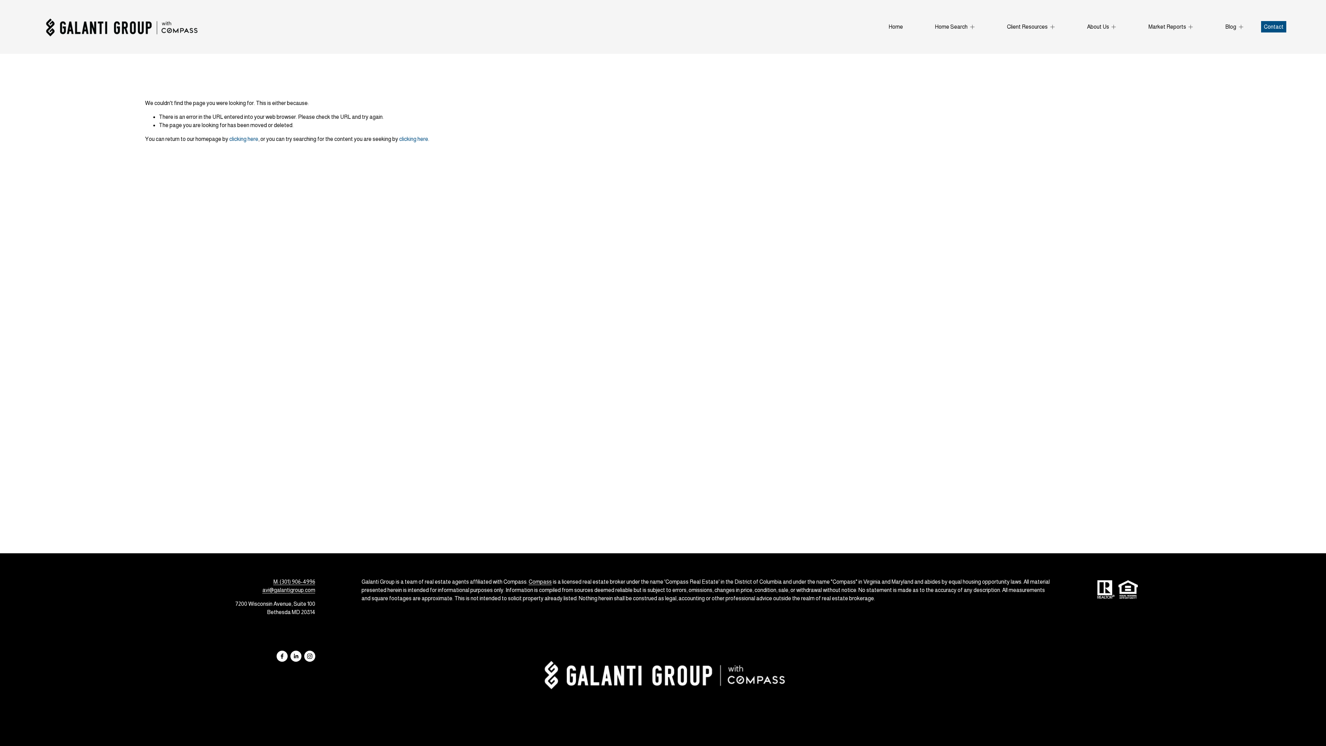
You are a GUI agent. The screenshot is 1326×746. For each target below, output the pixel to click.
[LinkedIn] (295, 656)
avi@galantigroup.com (288, 590)
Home (895, 27)
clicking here (243, 139)
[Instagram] (309, 656)
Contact (1274, 27)
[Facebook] (282, 656)
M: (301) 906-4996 (294, 582)
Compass (540, 582)
